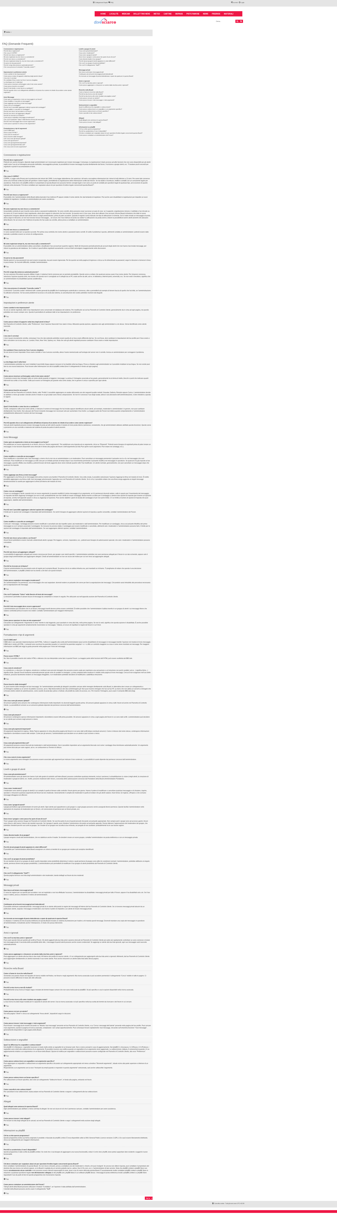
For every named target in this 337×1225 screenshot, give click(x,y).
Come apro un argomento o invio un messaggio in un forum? (23, 99)
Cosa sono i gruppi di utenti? (88, 55)
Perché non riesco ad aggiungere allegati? (17, 113)
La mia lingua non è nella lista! (13, 82)
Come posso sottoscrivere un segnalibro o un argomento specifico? (100, 109)
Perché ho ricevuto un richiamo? (14, 115)
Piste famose (192, 14)
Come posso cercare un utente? (89, 98)
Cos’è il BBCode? (9, 130)
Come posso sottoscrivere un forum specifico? (94, 111)
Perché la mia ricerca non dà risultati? (91, 94)
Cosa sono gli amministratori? (88, 51)
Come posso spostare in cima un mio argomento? (19, 123)
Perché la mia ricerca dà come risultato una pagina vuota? (97, 96)
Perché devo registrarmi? (12, 51)
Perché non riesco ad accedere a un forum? (18, 111)
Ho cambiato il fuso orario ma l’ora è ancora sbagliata (20, 80)
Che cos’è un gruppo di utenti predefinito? (92, 63)
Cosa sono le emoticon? (11, 134)
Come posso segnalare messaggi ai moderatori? (19, 117)
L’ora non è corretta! (10, 78)
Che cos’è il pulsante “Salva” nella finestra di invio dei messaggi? (24, 119)
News (205, 14)
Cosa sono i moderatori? (87, 53)
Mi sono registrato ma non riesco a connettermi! (19, 57)
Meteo (157, 14)
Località (113, 14)
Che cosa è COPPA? (10, 53)
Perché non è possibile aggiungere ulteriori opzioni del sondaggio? (25, 107)
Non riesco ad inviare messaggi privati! (91, 72)
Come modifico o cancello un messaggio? (17, 101)
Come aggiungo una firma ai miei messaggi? (18, 103)
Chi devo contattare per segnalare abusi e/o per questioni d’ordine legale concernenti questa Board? (110, 133)
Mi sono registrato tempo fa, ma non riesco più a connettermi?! (23, 61)
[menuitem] (110, 2)
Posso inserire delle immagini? (13, 136)
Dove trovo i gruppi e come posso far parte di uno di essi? (97, 57)
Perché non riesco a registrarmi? (14, 55)
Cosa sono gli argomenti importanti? (15, 142)
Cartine (168, 14)
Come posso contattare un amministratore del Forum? (96, 135)
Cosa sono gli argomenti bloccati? (14, 144)
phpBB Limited (60, 1138)
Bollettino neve (141, 14)
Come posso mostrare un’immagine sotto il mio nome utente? (23, 84)
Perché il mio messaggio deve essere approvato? (19, 121)
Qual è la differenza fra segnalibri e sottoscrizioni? (95, 107)
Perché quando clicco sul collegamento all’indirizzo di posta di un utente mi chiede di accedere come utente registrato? (38, 91)
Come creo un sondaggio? (12, 105)
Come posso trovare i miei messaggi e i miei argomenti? (96, 100)
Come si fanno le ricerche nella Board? (91, 92)
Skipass (179, 14)
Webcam (126, 14)
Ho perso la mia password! (12, 63)
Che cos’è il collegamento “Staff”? (89, 65)
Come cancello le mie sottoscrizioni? (90, 113)
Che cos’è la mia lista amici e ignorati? (91, 83)
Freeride (216, 14)
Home (103, 14)
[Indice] (105, 21)
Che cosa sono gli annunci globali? (15, 138)
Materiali (228, 14)
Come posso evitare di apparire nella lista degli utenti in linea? (23, 76)
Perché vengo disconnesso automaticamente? (18, 65)
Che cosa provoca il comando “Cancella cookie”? (19, 67)
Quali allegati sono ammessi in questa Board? (93, 120)
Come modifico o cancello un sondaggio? (17, 109)
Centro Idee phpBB (100, 1152)
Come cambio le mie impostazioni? (15, 74)
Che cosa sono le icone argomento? (15, 147)
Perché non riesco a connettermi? (14, 59)
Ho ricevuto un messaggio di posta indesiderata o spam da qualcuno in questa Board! (106, 76)
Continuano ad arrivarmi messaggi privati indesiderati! (96, 74)
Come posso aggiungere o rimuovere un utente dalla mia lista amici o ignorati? (103, 85)
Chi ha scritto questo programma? (90, 129)
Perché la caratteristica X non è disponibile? (93, 131)
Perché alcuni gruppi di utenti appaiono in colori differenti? (97, 61)
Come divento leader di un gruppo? (90, 59)
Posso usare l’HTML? (11, 132)
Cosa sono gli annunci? (11, 140)
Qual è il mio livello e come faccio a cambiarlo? (18, 88)
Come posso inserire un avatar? (14, 86)
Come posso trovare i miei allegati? (90, 122)
